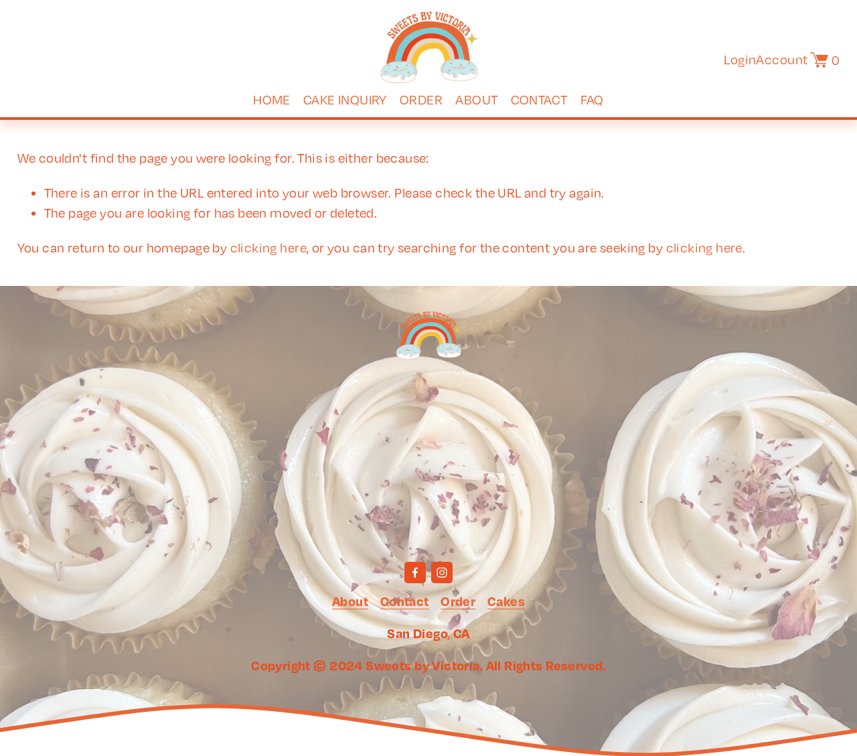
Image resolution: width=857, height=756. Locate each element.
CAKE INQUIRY (345, 99)
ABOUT (476, 99)
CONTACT (539, 99)
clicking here (268, 247)
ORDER (421, 99)
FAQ (592, 99)
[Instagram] (442, 572)
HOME (272, 99)
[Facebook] (415, 572)
